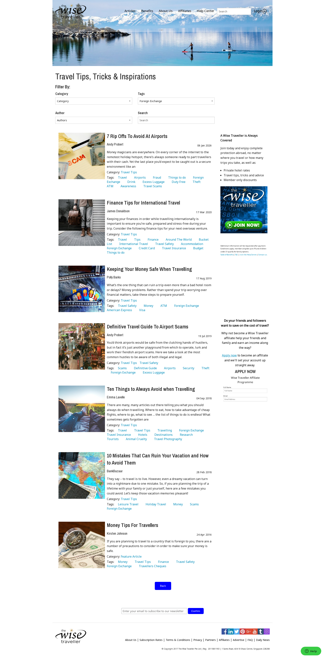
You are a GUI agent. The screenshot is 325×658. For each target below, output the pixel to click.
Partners (210, 640)
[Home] (70, 11)
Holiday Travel (155, 504)
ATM (163, 306)
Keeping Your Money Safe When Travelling (149, 269)
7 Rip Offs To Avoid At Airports (137, 136)
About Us (165, 11)
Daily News (263, 640)
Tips (136, 239)
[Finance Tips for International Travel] (81, 222)
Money (147, 306)
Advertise (238, 640)
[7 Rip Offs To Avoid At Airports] (81, 156)
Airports (139, 177)
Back (163, 586)
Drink (130, 182)
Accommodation (191, 244)
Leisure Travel (127, 504)
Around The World (177, 239)
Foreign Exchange (186, 306)
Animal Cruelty (136, 439)
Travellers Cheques (152, 566)
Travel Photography (167, 439)
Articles (130, 11)
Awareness (127, 186)
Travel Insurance (173, 248)
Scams (122, 368)
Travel (122, 177)
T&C (236, 254)
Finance (152, 239)
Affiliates (184, 11)
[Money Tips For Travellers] (81, 545)
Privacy (197, 640)
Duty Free (177, 182)
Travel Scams (152, 186)
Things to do (176, 177)
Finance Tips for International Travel (143, 202)
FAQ (250, 640)
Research (186, 435)
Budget (197, 248)
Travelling (164, 430)
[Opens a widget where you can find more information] (311, 651)
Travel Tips (129, 172)
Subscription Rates (151, 640)
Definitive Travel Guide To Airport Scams (147, 326)
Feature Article (131, 556)
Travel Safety (164, 244)
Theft (195, 182)
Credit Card (146, 248)
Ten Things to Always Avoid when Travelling (151, 389)
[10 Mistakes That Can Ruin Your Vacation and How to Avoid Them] (81, 475)
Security (188, 368)
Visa (141, 310)
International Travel (133, 244)
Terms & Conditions (178, 640)
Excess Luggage (152, 182)
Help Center (205, 11)
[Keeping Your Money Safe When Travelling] (81, 289)
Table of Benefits (227, 254)
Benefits (147, 11)
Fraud (156, 177)
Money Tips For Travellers (132, 525)
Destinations (162, 435)
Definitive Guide (145, 368)
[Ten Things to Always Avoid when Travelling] (81, 409)
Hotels (142, 435)
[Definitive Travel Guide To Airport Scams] (81, 346)
